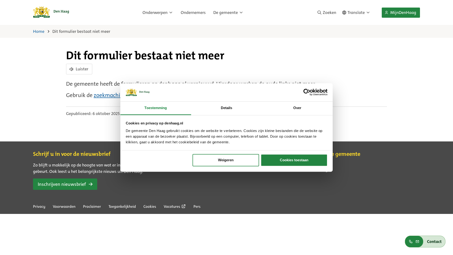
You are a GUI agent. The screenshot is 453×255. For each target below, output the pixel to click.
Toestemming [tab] (155, 108)
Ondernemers (193, 12)
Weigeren (226, 160)
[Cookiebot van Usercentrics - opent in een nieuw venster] (306, 92)
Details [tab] (226, 108)
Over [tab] (297, 108)
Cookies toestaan (294, 160)
